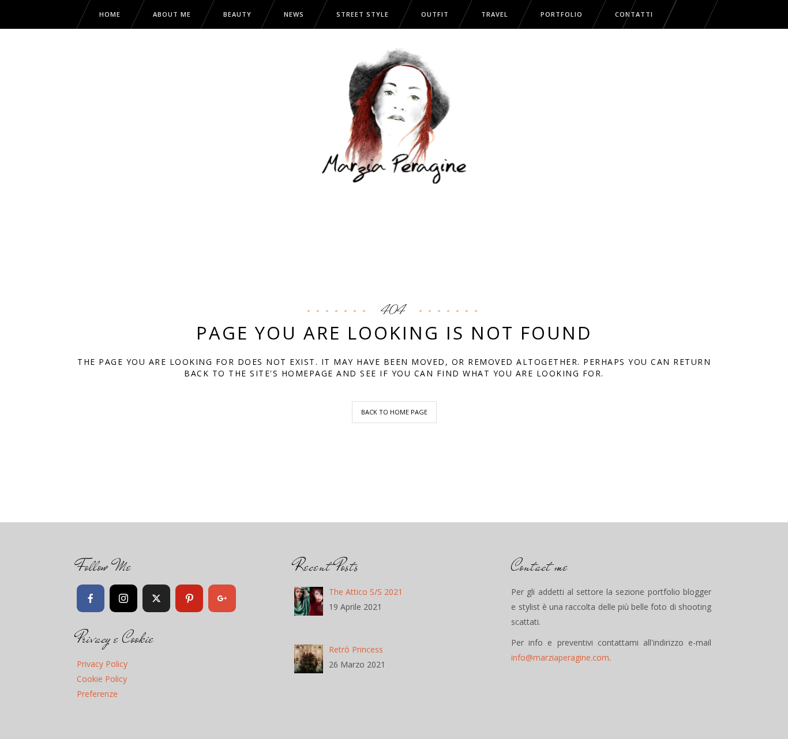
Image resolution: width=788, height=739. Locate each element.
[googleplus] (222, 598)
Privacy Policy (102, 663)
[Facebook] (90, 598)
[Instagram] (123, 598)
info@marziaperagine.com (560, 657)
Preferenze (97, 693)
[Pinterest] (189, 598)
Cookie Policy (102, 678)
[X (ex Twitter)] (156, 598)
